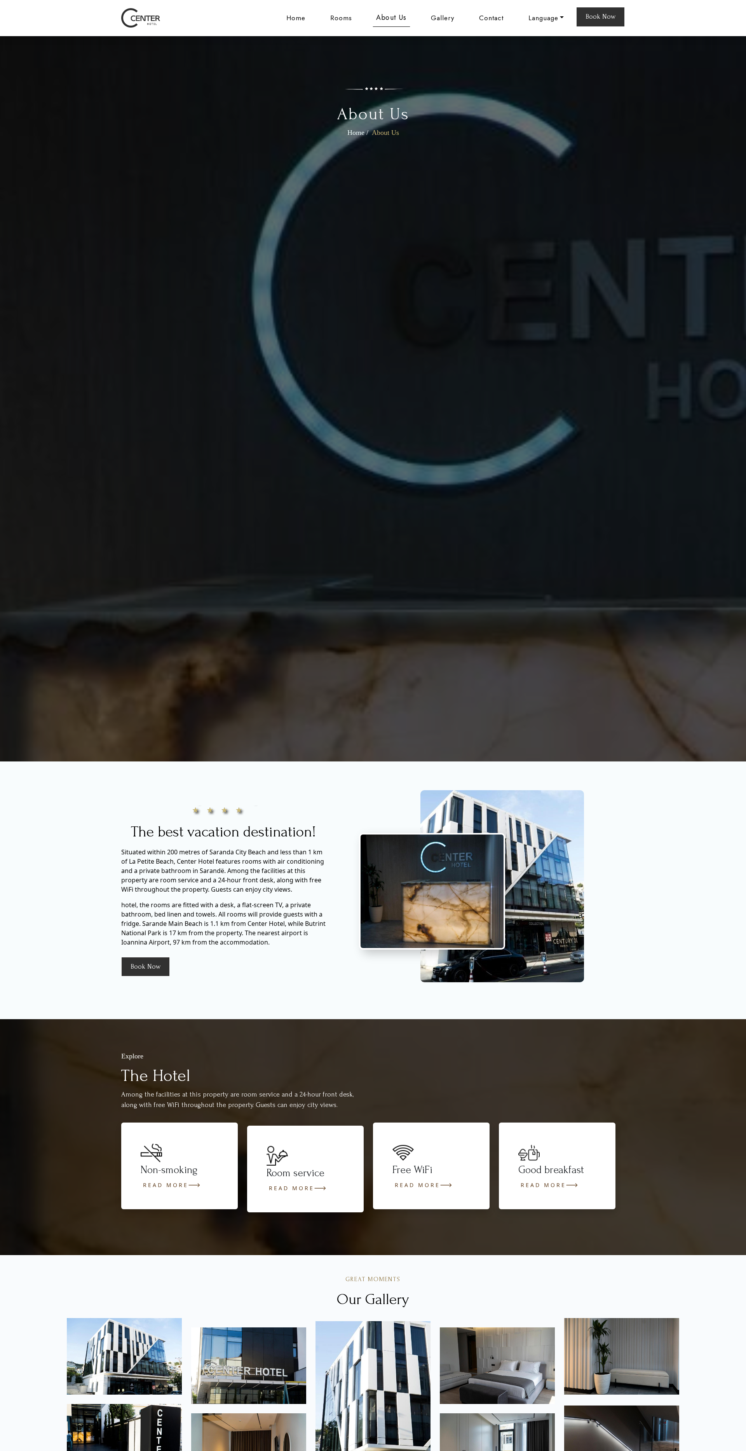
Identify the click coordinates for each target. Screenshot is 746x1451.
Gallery (442, 18)
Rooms (341, 18)
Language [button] (543, 18)
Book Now (600, 16)
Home (295, 18)
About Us (391, 17)
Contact (491, 18)
